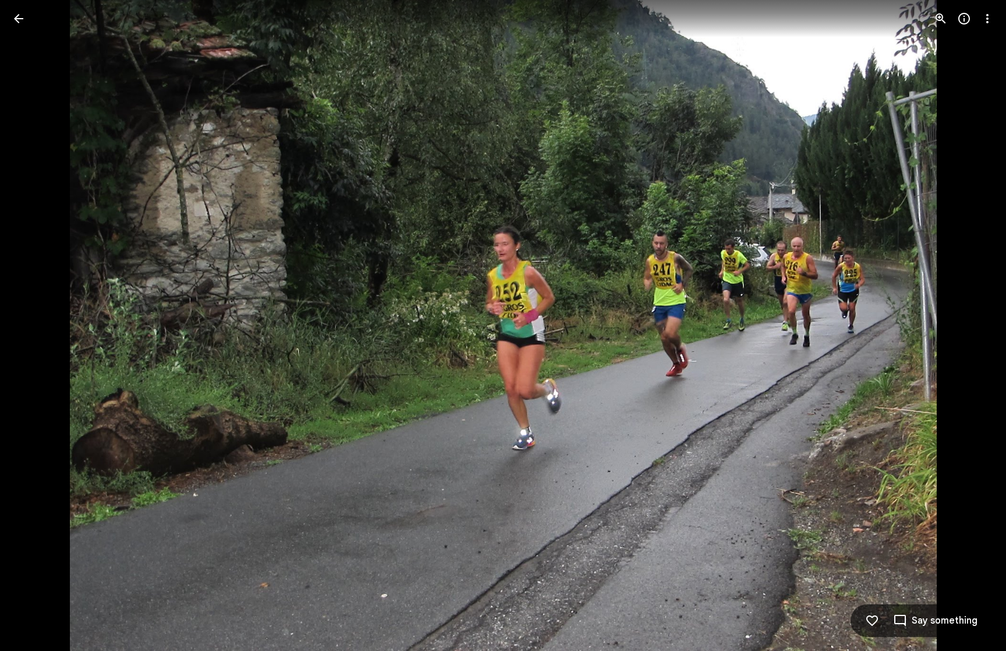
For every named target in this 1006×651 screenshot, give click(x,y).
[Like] (872, 621)
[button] (32, 325)
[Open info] (964, 18)
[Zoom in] (940, 18)
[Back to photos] (19, 19)
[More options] (987, 18)
